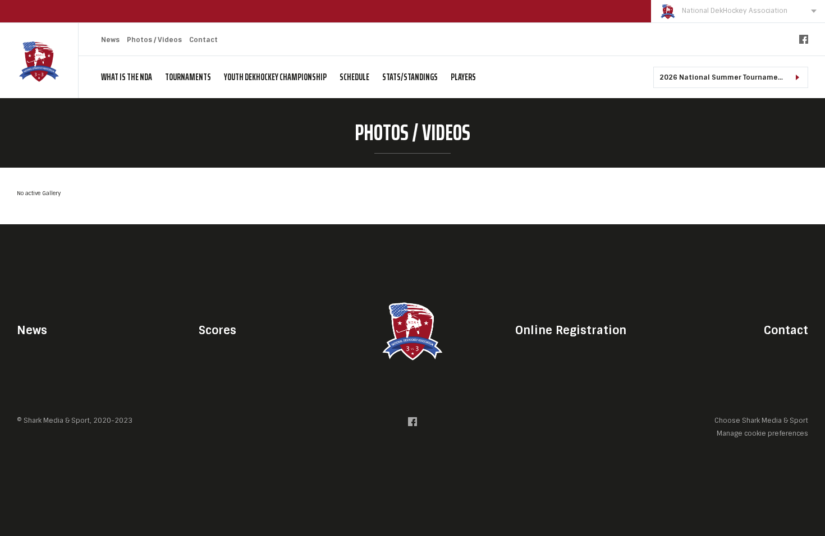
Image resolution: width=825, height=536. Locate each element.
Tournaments (188, 77)
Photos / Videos (154, 39)
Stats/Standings (410, 77)
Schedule (354, 77)
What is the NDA (126, 77)
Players (463, 77)
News (110, 39)
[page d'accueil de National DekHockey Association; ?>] (412, 330)
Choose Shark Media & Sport (761, 420)
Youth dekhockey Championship (275, 77)
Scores (217, 330)
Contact (203, 39)
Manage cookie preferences (762, 433)
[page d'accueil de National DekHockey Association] (39, 60)
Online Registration (570, 330)
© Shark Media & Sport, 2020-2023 (74, 420)
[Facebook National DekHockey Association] (803, 41)
